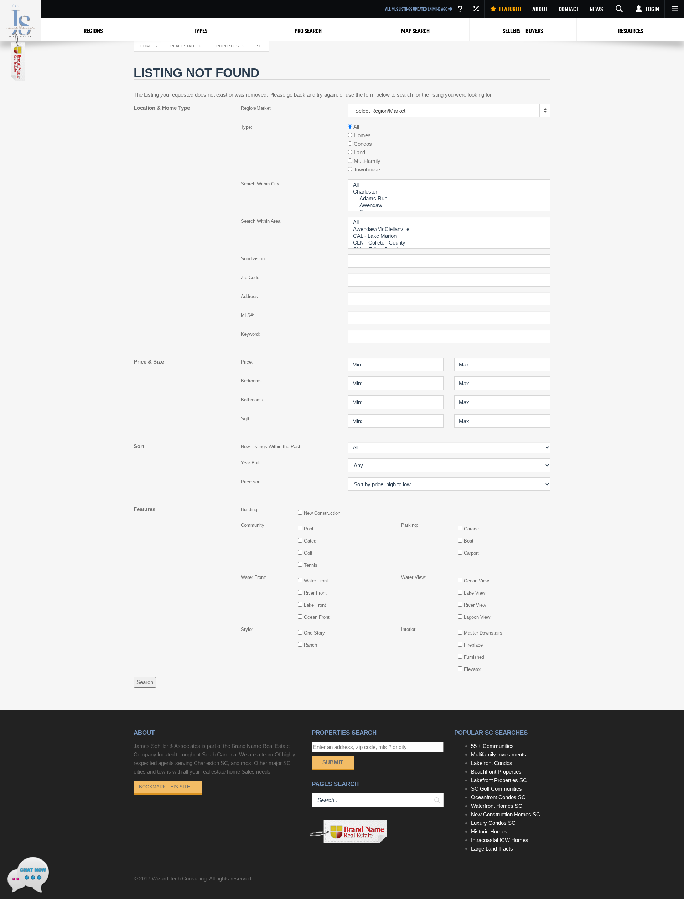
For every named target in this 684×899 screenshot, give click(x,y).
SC (259, 46)
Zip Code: (251, 277)
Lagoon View (477, 617)
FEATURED (509, 8)
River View (475, 605)
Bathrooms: (253, 399)
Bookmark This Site (167, 787)
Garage (471, 528)
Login (651, 8)
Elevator (472, 669)
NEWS (596, 8)
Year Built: (251, 463)
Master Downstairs (483, 633)
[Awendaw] (449, 205)
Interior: (409, 629)
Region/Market (256, 108)
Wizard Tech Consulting (179, 878)
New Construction (322, 513)
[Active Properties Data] (460, 9)
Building (249, 509)
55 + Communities (492, 746)
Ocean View (476, 581)
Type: (246, 127)
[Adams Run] (449, 198)
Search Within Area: (261, 221)
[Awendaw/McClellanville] (449, 229)
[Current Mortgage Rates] (476, 9)
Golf (308, 553)
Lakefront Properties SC (499, 780)
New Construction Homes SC (505, 814)
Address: (250, 296)
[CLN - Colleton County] (449, 243)
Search (144, 682)
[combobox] (449, 110)
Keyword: (250, 334)
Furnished (474, 657)
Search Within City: (261, 183)
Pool (308, 528)
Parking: (409, 525)
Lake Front (315, 605)
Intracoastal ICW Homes (499, 840)
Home (146, 46)
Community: (253, 525)
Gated (310, 541)
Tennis (310, 565)
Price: (247, 362)
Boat (468, 541)
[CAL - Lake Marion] (449, 236)
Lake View (474, 593)
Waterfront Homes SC (496, 806)
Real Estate (183, 46)
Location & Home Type (162, 108)
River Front (315, 593)
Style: (247, 629)
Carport (471, 553)
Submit (332, 762)
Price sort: (251, 481)
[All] (449, 185)
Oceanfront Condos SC (498, 797)
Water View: (413, 577)
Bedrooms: (252, 381)
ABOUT (540, 8)
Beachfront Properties (496, 772)
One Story (314, 633)
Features (144, 509)
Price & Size (149, 362)
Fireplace (473, 645)
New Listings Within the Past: (271, 446)
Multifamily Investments (498, 754)
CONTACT (569, 8)
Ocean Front (317, 617)
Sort (139, 446)
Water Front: (253, 577)
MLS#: (247, 315)
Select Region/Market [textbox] (380, 111)
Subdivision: (253, 258)
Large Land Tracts (492, 849)
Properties (226, 46)
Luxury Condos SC (493, 823)
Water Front (316, 581)
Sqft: (246, 418)
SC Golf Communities (496, 789)
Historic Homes (489, 831)
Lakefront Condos (491, 763)
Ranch (310, 645)
